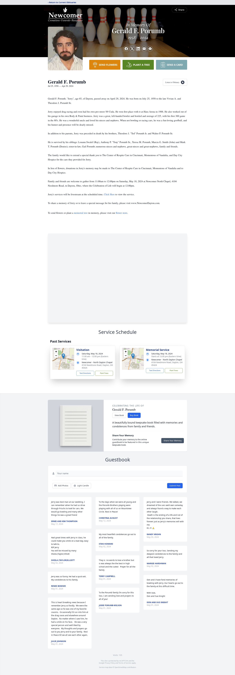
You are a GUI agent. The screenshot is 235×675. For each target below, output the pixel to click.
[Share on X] (132, 48)
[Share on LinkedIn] (138, 48)
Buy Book (134, 415)
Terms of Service (125, 663)
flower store (121, 212)
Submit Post (174, 485)
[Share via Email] (144, 48)
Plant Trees (104, 373)
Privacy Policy (110, 663)
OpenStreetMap (120, 667)
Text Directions (85, 373)
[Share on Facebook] (126, 48)
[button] (63, 356)
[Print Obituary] (150, 48)
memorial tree (81, 212)
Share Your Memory (173, 440)
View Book (119, 415)
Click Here (109, 194)
